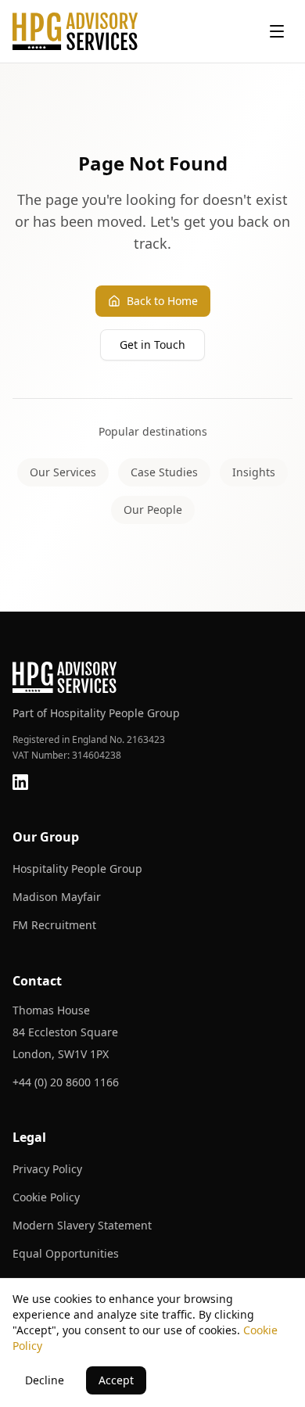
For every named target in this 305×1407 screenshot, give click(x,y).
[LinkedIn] (20, 782)
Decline (44, 1380)
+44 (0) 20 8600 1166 (66, 1082)
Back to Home (162, 300)
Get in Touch (152, 344)
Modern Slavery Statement (82, 1225)
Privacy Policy (47, 1168)
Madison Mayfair (57, 896)
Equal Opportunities (66, 1253)
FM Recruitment (54, 924)
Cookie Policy (46, 1197)
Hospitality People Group (77, 868)
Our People (153, 509)
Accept (116, 1380)
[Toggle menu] (276, 31)
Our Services (63, 472)
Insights (253, 472)
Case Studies (164, 472)
